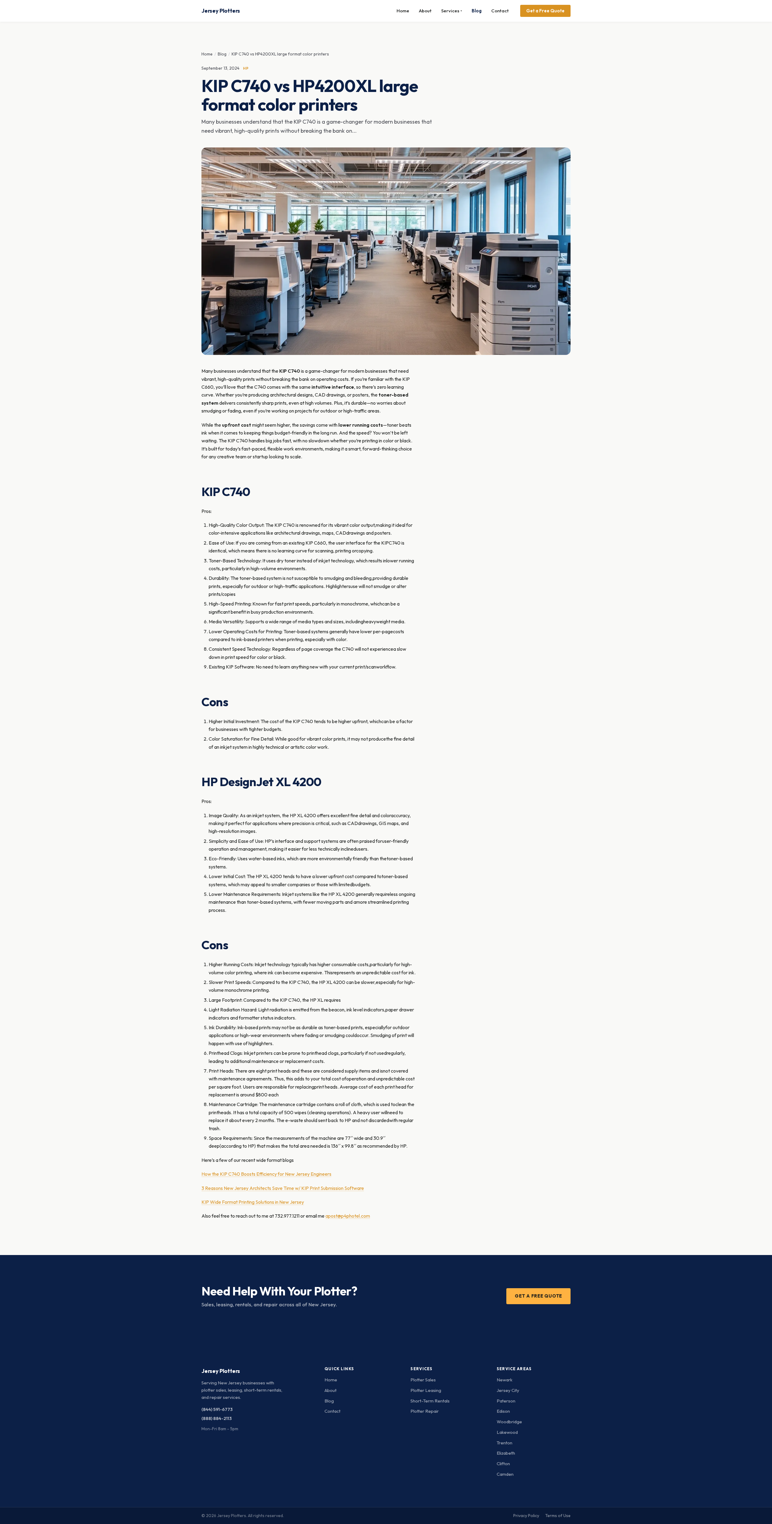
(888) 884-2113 (216, 1418)
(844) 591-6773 (217, 1409)
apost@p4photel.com (347, 1216)
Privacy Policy (526, 1515)
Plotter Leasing (425, 1390)
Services (451, 11)
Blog (477, 11)
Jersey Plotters (220, 10)
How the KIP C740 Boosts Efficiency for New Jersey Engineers (266, 1174)
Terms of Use (558, 1515)
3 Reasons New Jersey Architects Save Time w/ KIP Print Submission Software (282, 1188)
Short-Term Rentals (430, 1401)
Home (403, 11)
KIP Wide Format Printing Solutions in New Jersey (252, 1202)
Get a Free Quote (545, 11)
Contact (500, 11)
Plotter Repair (424, 1411)
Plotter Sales (423, 1380)
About (425, 11)
